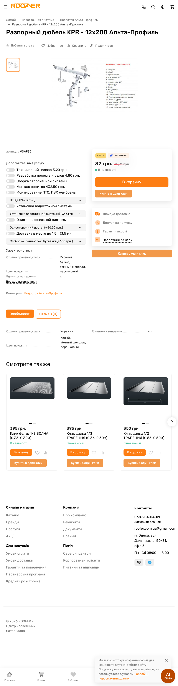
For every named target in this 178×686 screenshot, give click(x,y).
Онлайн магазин (20, 507)
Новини (69, 536)
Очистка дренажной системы (41, 220)
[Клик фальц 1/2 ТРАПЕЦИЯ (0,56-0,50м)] (146, 399)
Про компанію (75, 515)
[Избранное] (37, 452)
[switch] (10, 170)
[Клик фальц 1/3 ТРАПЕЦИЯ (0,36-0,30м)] (89, 399)
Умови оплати (17, 553)
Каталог (12, 515)
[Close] (166, 660)
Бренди (12, 522)
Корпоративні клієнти (81, 560)
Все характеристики (21, 281)
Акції (10, 536)
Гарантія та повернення (26, 567)
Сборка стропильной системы (41, 181)
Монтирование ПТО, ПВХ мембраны (46, 192)
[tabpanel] (89, 338)
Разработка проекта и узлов (48, 175)
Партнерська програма (25, 574)
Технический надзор (42, 170)
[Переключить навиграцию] (6, 6)
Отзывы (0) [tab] (48, 314)
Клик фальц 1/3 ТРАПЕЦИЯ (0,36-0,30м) (87, 435)
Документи (72, 529)
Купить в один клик (113, 193)
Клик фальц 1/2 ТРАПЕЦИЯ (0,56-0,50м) (144, 435)
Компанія (71, 507)
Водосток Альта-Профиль (43, 293)
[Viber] (138, 562)
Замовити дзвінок (147, 522)
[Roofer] (25, 6)
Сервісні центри (77, 553)
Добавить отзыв (22, 45)
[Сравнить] (45, 452)
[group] (94, 103)
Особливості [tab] (20, 314)
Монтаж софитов (40, 187)
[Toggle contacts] (144, 6)
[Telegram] (149, 562)
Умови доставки (19, 560)
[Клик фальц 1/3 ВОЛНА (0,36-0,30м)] (32, 399)
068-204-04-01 (147, 517)
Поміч (68, 545)
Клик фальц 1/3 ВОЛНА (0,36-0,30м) (29, 435)
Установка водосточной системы (44, 206)
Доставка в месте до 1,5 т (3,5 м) (43, 233)
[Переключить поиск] (153, 6)
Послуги (13, 529)
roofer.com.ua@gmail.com (153, 528)
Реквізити (71, 522)
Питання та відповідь (81, 567)
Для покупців (17, 545)
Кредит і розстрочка (23, 581)
